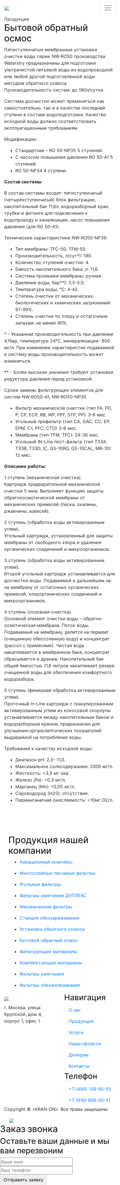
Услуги (76, 1032)
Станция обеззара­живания (49, 918)
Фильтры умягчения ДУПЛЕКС (53, 895)
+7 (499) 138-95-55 (90, 1089)
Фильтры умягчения (42, 974)
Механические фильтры (46, 906)
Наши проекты (85, 1043)
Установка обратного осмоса (52, 929)
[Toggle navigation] (108, 7)
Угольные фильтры (40, 884)
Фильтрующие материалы (48, 951)
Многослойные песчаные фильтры (57, 873)
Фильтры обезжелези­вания (50, 985)
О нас (75, 1010)
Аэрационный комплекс (46, 862)
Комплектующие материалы (51, 962)
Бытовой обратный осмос (49, 940)
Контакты (79, 1066)
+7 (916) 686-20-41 (89, 1100)
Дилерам (78, 1055)
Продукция (81, 1021)
